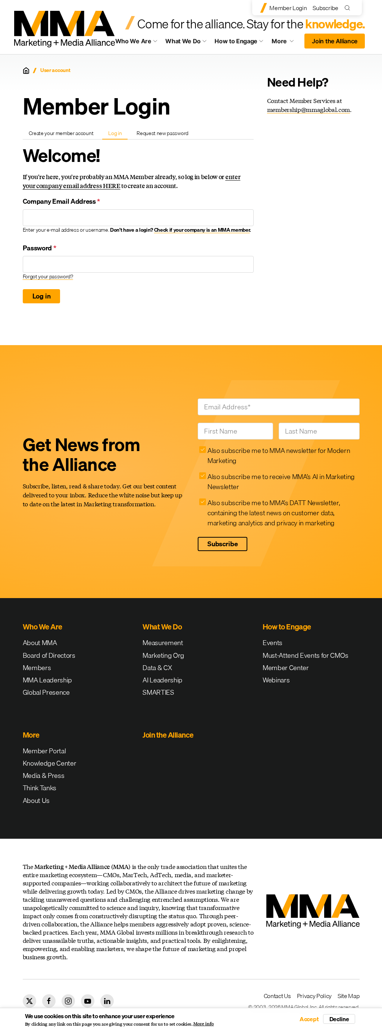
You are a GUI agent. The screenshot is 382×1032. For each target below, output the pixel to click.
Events (272, 642)
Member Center (286, 667)
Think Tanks (39, 787)
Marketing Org (163, 655)
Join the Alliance (334, 41)
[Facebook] (49, 1001)
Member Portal (44, 750)
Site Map (348, 996)
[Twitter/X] (29, 1001)
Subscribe (325, 8)
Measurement (163, 642)
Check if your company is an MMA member (202, 230)
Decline (339, 1019)
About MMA (40, 642)
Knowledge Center (49, 763)
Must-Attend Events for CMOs (305, 655)
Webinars (276, 680)
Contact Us (277, 996)
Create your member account (61, 133)
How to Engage (236, 41)
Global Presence (46, 692)
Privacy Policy (314, 996)
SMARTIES (158, 692)
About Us (36, 800)
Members (37, 667)
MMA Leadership (47, 680)
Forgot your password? (48, 276)
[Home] (26, 70)
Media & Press (44, 775)
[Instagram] (68, 1001)
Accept (309, 1019)
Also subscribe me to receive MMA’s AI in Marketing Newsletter (281, 481)
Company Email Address (61, 201)
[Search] (349, 7)
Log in (118, 134)
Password (39, 248)
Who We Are (133, 41)
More (286, 43)
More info (203, 1024)
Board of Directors (49, 655)
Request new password (162, 133)
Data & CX (157, 667)
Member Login (288, 8)
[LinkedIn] (107, 1001)
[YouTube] (87, 1001)
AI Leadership (162, 680)
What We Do (183, 41)
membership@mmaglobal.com (308, 109)
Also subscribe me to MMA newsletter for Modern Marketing (278, 455)
